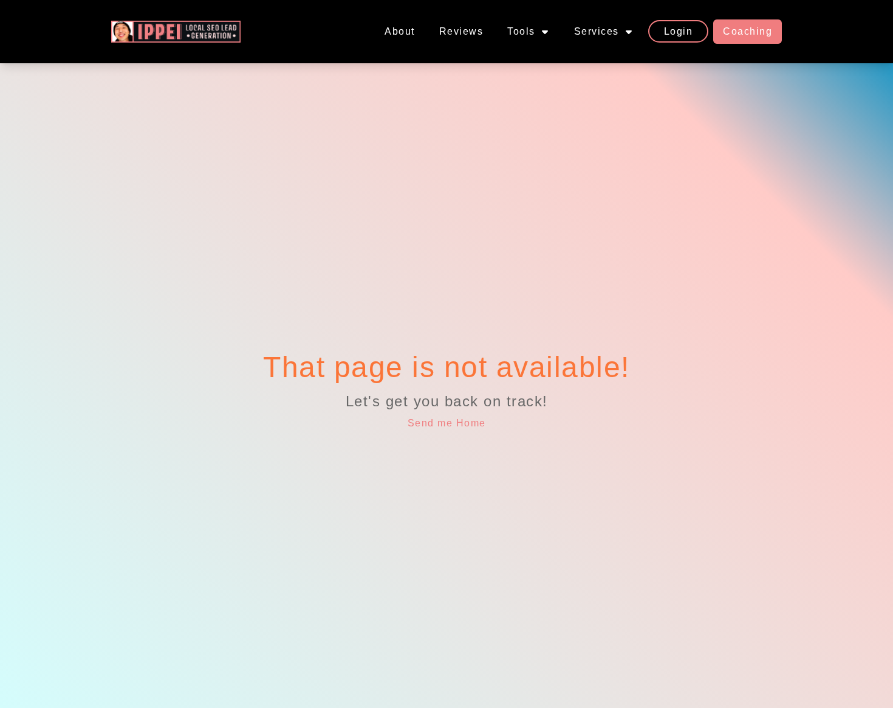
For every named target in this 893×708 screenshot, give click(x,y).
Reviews (461, 31)
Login (678, 31)
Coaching (747, 31)
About (400, 31)
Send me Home (447, 423)
